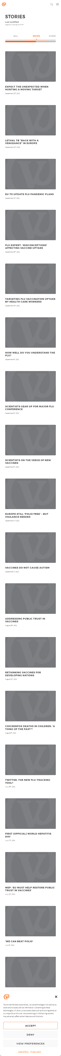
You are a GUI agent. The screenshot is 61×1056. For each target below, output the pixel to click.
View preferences (30, 1043)
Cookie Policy (23, 1051)
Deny (30, 1034)
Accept (30, 1025)
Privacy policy (35, 1051)
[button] (56, 996)
